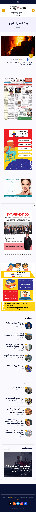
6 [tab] (20, 254)
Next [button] (30, 187)
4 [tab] (24, 254)
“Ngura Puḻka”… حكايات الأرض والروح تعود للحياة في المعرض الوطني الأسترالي (14, 346)
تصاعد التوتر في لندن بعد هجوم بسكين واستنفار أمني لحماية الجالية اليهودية (15, 468)
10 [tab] (13, 254)
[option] (15, 464)
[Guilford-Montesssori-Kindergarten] (18, 149)
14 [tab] (5, 254)
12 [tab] (9, 254)
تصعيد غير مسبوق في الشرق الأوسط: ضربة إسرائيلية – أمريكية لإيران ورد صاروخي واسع (14, 410)
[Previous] (5, 448)
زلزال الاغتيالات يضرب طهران (15, 387)
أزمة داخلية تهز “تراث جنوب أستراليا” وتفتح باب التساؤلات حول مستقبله (14, 335)
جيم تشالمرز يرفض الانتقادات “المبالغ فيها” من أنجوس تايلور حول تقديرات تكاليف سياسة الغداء (14, 421)
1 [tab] (30, 254)
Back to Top (17, 508)
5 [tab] (22, 254)
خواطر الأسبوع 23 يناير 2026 (15, 366)
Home (18, 27)
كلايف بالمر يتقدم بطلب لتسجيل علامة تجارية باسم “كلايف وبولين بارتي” (14, 432)
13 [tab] (7, 254)
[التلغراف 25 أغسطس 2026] (18, 98)
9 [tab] (15, 254)
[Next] (8, 448)
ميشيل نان (23, 59)
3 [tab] (16, 198)
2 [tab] (18, 198)
